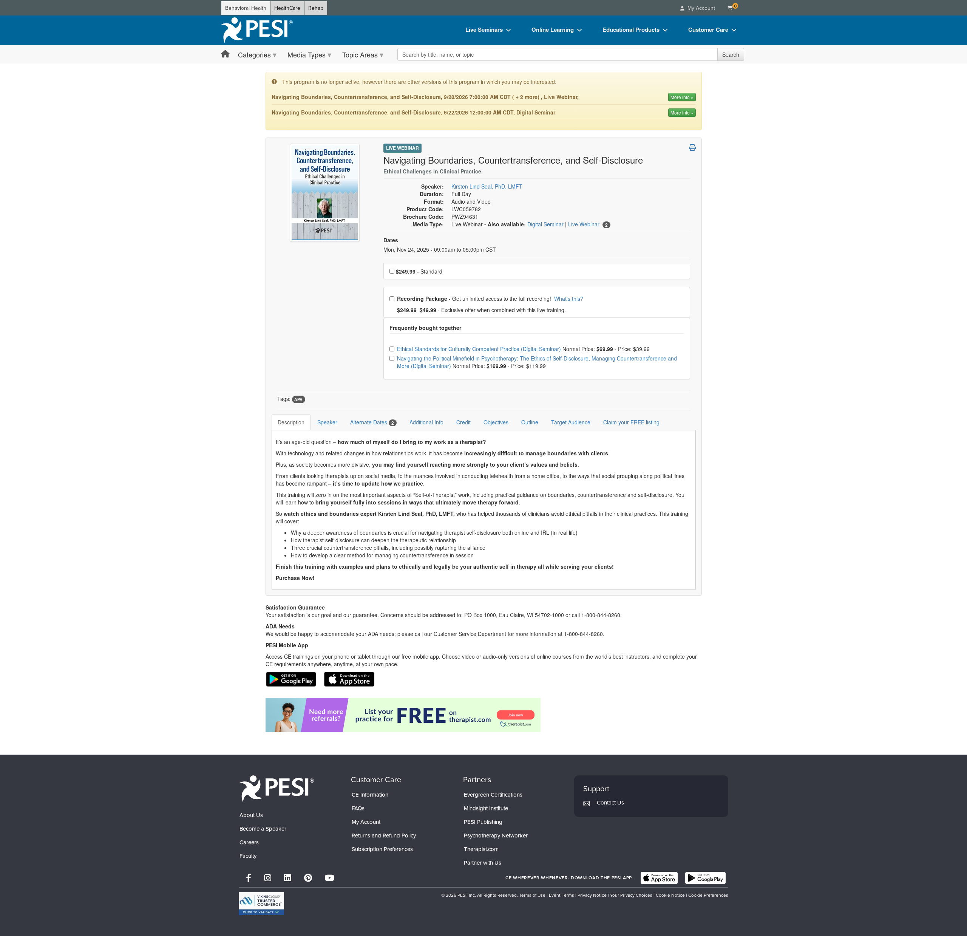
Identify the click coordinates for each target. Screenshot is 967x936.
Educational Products (631, 29)
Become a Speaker (262, 829)
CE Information (370, 795)
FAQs (358, 808)
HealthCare (287, 8)
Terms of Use (532, 895)
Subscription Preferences (382, 849)
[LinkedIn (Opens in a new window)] (287, 878)
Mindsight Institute (486, 808)
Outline (529, 422)
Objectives (496, 422)
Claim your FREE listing (631, 422)
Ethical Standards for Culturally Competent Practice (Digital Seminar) (479, 349)
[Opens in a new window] (484, 715)
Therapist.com (481, 849)
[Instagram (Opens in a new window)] (267, 878)
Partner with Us (482, 863)
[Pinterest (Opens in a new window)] (308, 878)
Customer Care (708, 29)
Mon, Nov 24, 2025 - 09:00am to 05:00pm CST (439, 249)
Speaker (327, 422)
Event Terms (561, 895)
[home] (257, 30)
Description (291, 422)
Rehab (315, 8)
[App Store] (659, 878)
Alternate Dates (372, 422)
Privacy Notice (592, 895)
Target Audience (570, 422)
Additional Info (426, 422)
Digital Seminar (546, 224)
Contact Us (610, 802)
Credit (463, 422)
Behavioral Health (245, 8)
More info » (682, 97)
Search (730, 54)
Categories (254, 54)
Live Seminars (484, 29)
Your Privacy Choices (631, 895)
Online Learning (552, 29)
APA (298, 399)
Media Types (306, 54)
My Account (366, 822)
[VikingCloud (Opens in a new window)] (261, 903)
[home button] (225, 54)
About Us (251, 815)
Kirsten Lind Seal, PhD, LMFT (486, 186)
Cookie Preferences (708, 895)
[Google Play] (705, 878)
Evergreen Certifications (493, 795)
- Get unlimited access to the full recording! (490, 298)
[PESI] (276, 788)
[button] (692, 147)
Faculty (247, 856)
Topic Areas (360, 54)
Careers (249, 842)
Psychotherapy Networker (496, 835)
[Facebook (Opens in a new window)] (248, 878)
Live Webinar (402, 147)
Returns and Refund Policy (384, 835)
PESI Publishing (483, 822)
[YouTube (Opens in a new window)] (329, 878)
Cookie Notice (670, 895)
